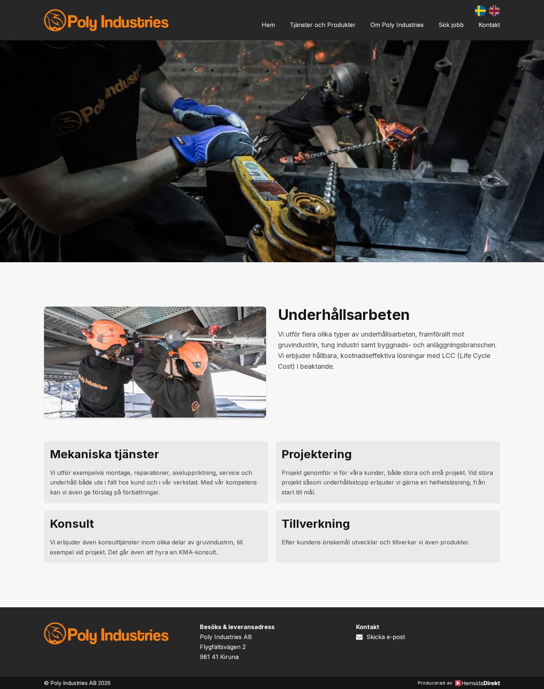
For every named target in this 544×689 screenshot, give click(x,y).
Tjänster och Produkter (323, 24)
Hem (268, 24)
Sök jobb (451, 24)
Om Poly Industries (397, 24)
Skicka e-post (385, 637)
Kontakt (489, 24)
